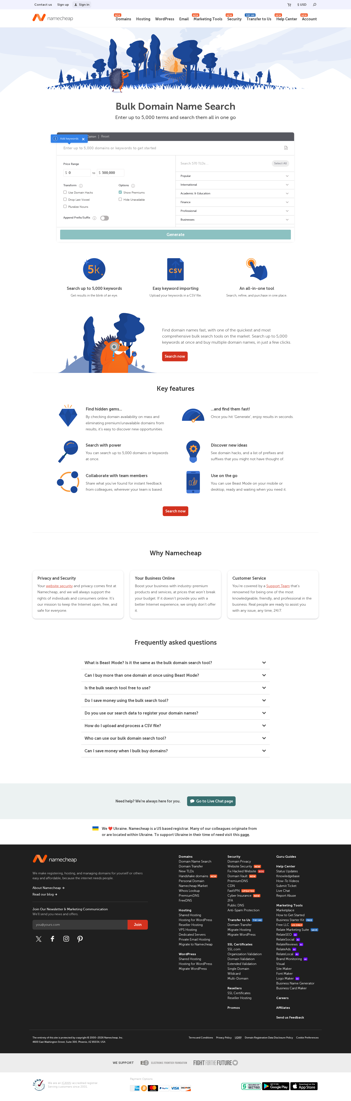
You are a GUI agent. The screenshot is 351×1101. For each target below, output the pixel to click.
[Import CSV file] (286, 148)
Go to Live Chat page (214, 801)
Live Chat (283, 891)
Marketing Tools (207, 18)
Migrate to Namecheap (195, 944)
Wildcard (234, 973)
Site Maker (284, 969)
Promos (234, 1008)
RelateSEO (286, 934)
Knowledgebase (288, 876)
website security (59, 586)
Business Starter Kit (294, 920)
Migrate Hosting (239, 930)
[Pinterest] (80, 939)
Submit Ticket (286, 886)
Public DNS (236, 905)
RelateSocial (287, 939)
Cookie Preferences (307, 1037)
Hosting (143, 19)
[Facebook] (52, 939)
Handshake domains (197, 876)
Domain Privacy (239, 861)
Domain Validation (241, 959)
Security (234, 18)
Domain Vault (242, 876)
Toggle (287, 176)
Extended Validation (242, 964)
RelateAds (286, 949)
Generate (175, 234)
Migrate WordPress (193, 969)
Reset (105, 136)
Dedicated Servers (192, 934)
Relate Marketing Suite (296, 930)
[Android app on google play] (275, 1086)
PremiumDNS (189, 895)
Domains (123, 18)
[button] (175, 663)
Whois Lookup (189, 891)
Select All (280, 163)
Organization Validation (245, 954)
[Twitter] (38, 939)
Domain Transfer (191, 866)
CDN (231, 886)
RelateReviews (289, 944)
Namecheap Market (193, 886)
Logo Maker (287, 978)
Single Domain (238, 969)
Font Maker (284, 973)
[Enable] (104, 218)
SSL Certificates (240, 944)
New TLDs (186, 871)
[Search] (314, 5)
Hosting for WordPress (195, 920)
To (93, 172)
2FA (230, 900)
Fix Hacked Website (246, 871)
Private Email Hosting (194, 939)
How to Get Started (290, 915)
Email (184, 19)
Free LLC (289, 925)
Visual (280, 964)
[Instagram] (66, 939)
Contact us (43, 4)
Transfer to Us (258, 18)
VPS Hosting (188, 930)
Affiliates (283, 1008)
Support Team (278, 586)
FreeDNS (185, 900)
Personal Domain (191, 881)
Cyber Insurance (244, 895)
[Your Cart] (289, 5)
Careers (282, 998)
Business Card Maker (291, 988)
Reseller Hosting (191, 925)
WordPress (164, 19)
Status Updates (287, 871)
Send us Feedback (290, 1017)
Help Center (286, 18)
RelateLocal (287, 954)
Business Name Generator (295, 983)
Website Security (244, 866)
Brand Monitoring (291, 959)
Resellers (235, 988)
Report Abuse (286, 895)
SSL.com (234, 949)
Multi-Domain (238, 978)
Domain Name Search (195, 861)
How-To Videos (287, 881)
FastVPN (241, 891)
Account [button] (309, 18)
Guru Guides (286, 856)
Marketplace (285, 910)
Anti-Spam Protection (243, 910)
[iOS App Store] (304, 1086)
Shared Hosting (190, 915)
